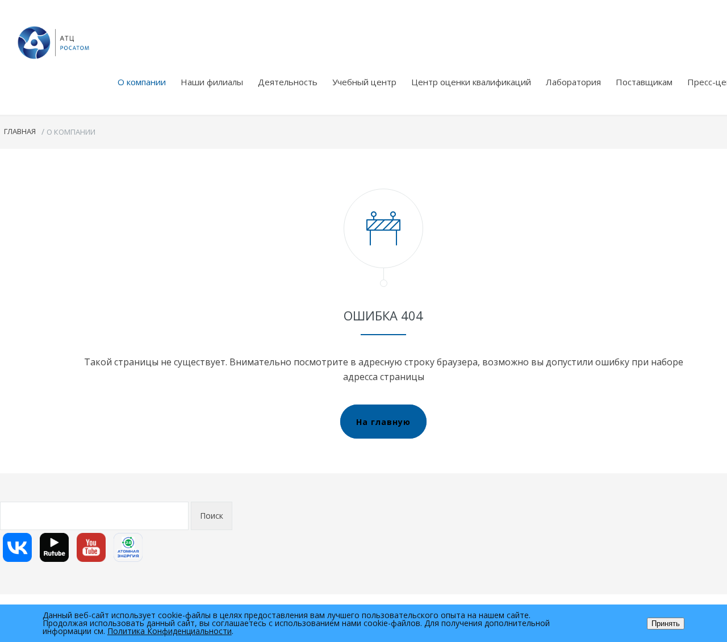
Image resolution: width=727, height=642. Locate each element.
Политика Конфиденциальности (169, 631)
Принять (665, 623)
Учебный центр (364, 81)
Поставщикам (644, 81)
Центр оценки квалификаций (471, 81)
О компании (142, 81)
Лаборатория (573, 81)
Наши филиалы (212, 81)
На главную (383, 421)
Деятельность (287, 81)
